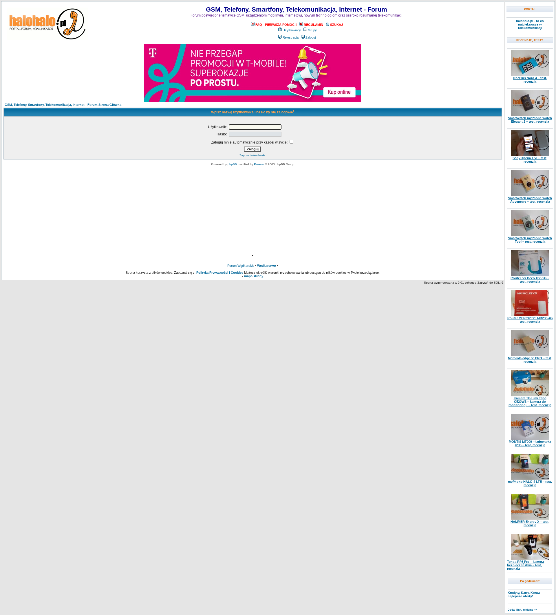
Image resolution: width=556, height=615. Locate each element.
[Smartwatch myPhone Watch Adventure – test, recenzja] (530, 195)
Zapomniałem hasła (252, 155)
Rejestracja (291, 37)
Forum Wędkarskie (240, 265)
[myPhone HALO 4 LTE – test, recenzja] (530, 478)
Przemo (259, 164)
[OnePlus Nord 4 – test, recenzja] (530, 75)
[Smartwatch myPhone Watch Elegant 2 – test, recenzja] (530, 115)
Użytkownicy (292, 30)
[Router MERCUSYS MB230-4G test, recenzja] (530, 315)
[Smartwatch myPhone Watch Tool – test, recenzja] (530, 235)
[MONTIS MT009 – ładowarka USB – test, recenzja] (530, 438)
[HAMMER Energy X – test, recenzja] (530, 518)
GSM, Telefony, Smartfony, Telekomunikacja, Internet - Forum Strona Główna (63, 104)
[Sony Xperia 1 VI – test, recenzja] (530, 155)
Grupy (312, 30)
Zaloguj (311, 37)
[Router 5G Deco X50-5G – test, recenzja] (530, 275)
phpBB (232, 164)
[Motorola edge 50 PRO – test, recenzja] (530, 355)
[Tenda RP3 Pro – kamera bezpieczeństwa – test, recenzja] (530, 558)
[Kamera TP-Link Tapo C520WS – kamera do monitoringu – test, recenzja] (530, 395)
